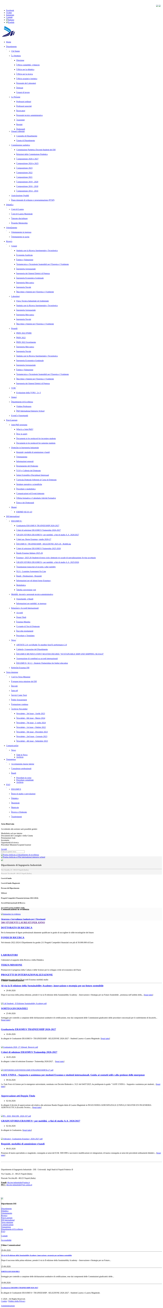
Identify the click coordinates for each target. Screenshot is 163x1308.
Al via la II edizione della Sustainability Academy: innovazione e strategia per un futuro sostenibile (52, 985)
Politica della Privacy (16, 1301)
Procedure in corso (23, 778)
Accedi (4, 849)
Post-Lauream (6, 1218)
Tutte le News (22, 755)
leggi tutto (148, 995)
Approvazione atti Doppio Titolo (18, 1095)
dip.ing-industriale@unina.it (18, 1182)
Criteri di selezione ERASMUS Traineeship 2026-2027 (29, 1052)
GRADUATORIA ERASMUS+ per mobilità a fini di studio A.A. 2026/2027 (40, 1121)
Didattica (4, 1211)
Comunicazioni (7, 1225)
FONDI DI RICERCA (12, 937)
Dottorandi (20, 129)
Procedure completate (25, 780)
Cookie (4, 1301)
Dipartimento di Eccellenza (12, 1229)
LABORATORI (9, 955)
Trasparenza (6, 1227)
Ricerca (4, 1215)
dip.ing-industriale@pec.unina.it (19, 1185)
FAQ (3, 1231)
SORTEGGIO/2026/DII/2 (14, 1008)
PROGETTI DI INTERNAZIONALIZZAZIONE (27, 974)
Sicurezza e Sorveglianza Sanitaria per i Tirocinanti (23, 919)
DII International (8, 1220)
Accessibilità (6, 1240)
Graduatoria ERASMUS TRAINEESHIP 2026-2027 (28, 1029)
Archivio (19, 757)
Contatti (4, 1236)
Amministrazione (8, 1306)
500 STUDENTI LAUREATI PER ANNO (23, 922)
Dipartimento (6, 1209)
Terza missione (7, 1222)
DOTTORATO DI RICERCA (16, 927)
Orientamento (6, 1213)
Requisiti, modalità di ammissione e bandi (23, 1143)
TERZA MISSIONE (11, 965)
